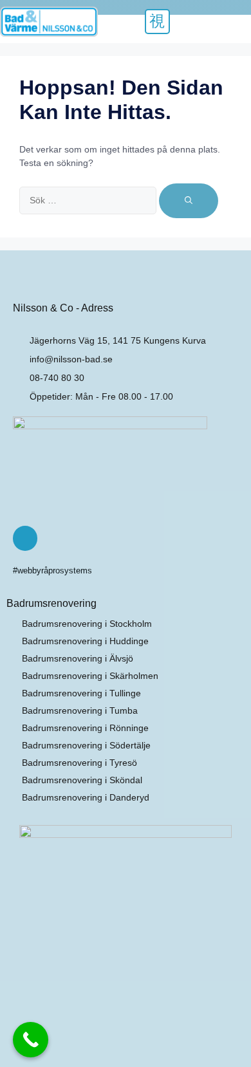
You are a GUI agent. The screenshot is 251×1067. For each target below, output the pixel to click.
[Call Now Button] (30, 1039)
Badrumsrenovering (51, 603)
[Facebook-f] (25, 538)
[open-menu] (157, 21)
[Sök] (188, 200)
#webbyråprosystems (52, 570)
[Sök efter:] (89, 199)
